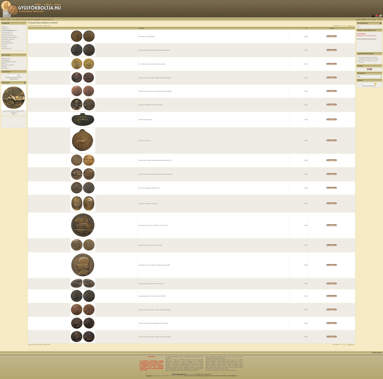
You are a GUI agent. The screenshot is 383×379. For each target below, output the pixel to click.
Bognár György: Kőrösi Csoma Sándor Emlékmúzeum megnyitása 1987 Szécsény (369, 58)
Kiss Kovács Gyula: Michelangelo (146, 36)
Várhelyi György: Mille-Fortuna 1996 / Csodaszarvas (151, 283)
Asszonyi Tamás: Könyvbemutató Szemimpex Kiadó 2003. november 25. (155, 174)
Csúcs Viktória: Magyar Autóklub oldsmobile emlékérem (151, 64)
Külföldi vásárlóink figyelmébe (8, 61)
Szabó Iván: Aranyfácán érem (145, 119)
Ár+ (307, 28)
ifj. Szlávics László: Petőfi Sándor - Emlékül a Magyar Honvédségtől (154, 337)
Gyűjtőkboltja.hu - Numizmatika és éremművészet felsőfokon (167, 375)
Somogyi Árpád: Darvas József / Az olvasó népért (150, 245)
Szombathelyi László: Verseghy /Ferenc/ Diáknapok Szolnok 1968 (154, 265)
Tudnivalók (3, 63)
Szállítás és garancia (6, 58)
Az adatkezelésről (5, 60)
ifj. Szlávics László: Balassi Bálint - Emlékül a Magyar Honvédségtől (154, 77)
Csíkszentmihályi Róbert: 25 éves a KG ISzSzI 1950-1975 (152, 296)
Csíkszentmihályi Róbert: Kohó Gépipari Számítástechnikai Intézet (154, 50)
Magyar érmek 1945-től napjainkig (31, 19)
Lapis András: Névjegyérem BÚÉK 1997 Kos (149, 188)
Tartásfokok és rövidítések (7, 65)
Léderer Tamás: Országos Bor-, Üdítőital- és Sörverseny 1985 (153, 225)
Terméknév (141, 28)
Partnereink (4, 66)
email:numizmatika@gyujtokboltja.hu (367, 39)
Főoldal (3, 19)
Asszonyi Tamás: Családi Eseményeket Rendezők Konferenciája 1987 (154, 160)
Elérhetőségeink (5, 68)
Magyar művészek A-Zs (47, 19)
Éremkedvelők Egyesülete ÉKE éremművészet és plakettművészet (220, 370)
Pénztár (380, 19)
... (346, 25)
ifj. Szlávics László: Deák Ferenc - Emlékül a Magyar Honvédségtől (154, 309)
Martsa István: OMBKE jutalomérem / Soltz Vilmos (150, 105)
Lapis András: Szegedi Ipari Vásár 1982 (147, 203)
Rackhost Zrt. (190, 374)
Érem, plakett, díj (16, 19)
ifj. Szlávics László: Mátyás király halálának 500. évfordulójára (153, 323)
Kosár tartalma (372, 19)
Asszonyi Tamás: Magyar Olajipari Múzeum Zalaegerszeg (13, 111)
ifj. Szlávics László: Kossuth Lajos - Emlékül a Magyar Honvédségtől (154, 91)
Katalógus (8, 19)
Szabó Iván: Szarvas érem (144, 140)
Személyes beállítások (361, 19)
